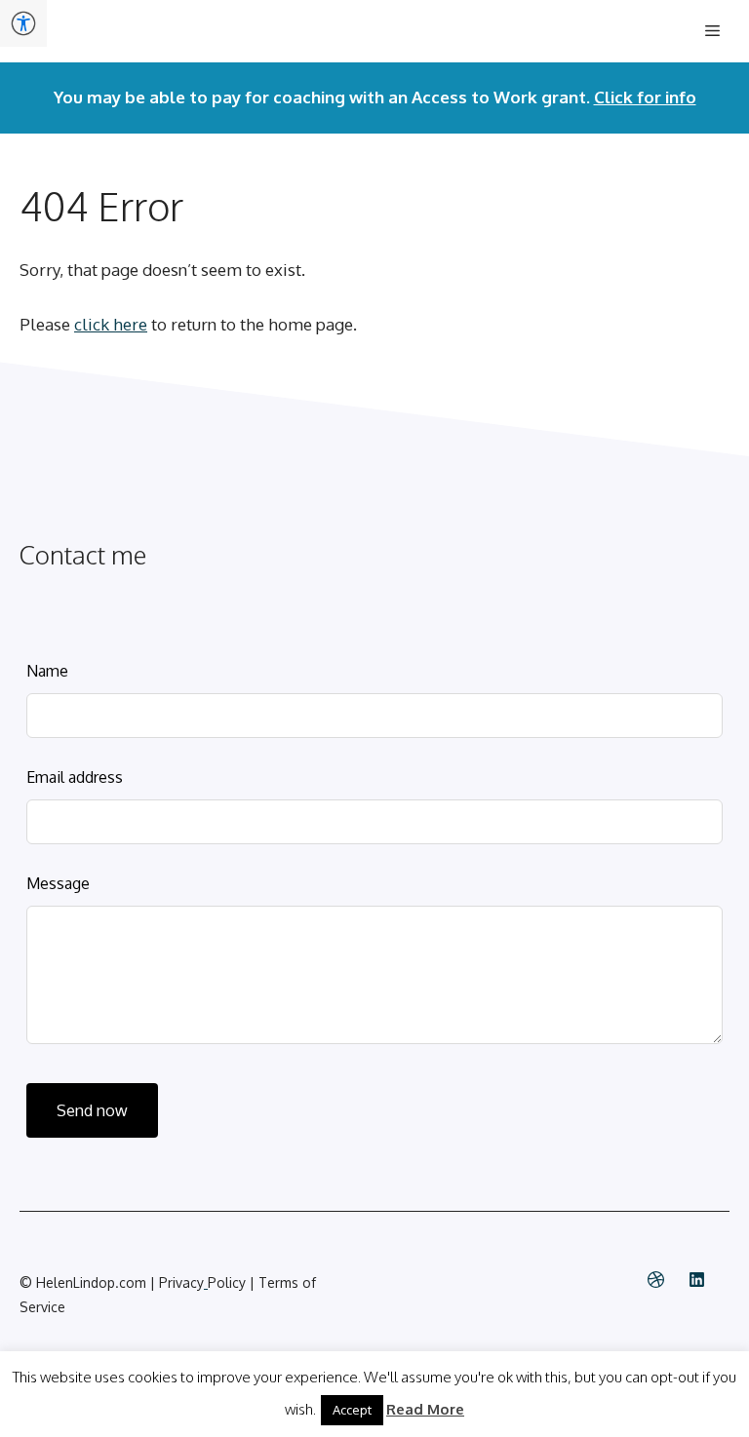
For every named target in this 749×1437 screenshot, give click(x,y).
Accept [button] (352, 1410)
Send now (92, 1110)
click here (110, 324)
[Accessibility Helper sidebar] (23, 23)
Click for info (645, 97)
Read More (425, 1409)
